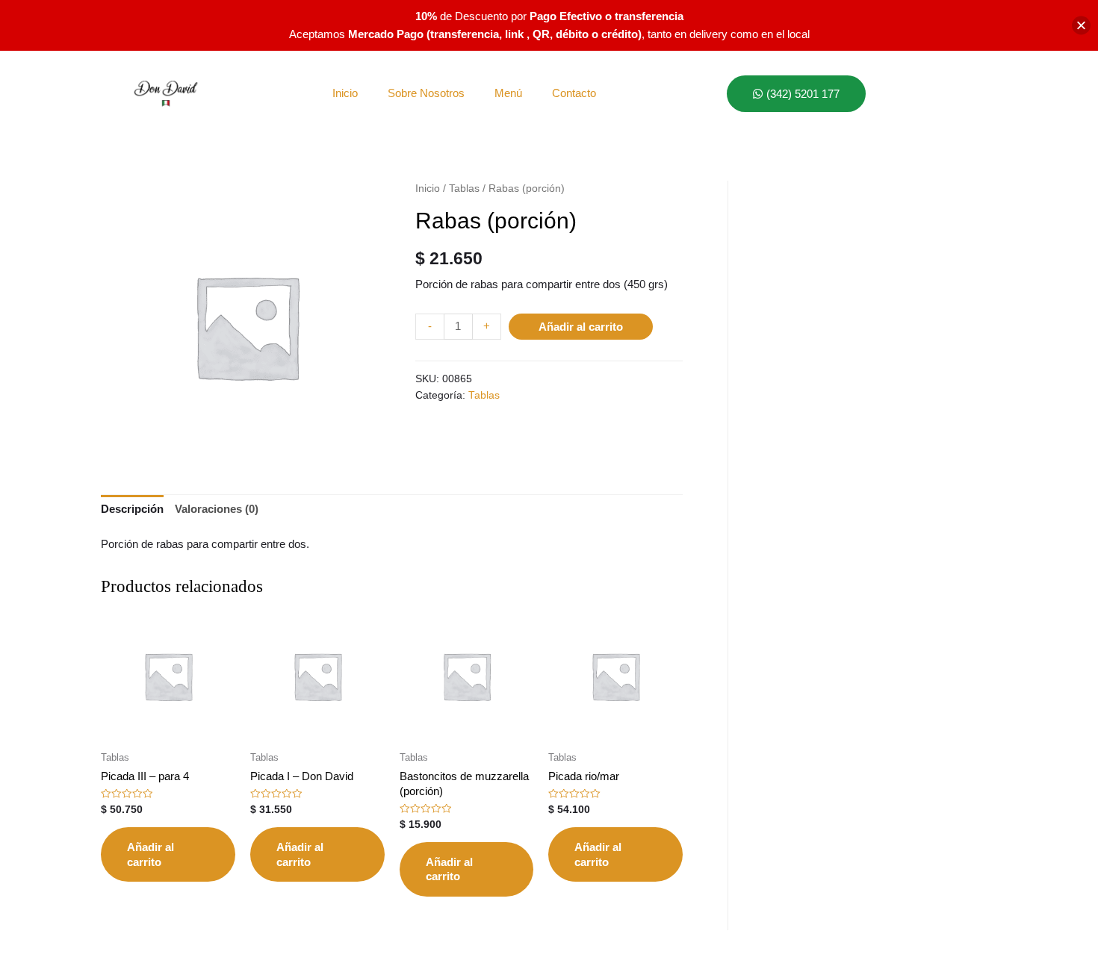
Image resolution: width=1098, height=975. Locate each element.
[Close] (1081, 25)
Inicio (345, 93)
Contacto (574, 93)
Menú (508, 93)
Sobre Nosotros (426, 93)
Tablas (464, 188)
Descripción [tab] (132, 508)
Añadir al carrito (581, 326)
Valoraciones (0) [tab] (216, 508)
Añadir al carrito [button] (150, 854)
